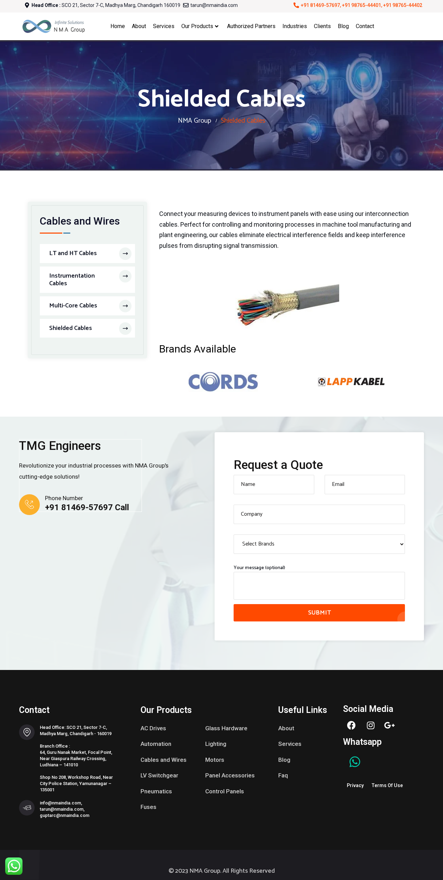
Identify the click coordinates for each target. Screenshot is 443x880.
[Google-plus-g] (389, 725)
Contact (365, 26)
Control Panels (224, 791)
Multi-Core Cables (73, 305)
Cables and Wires (164, 759)
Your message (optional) (259, 568)
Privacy (355, 785)
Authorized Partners (251, 26)
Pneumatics (156, 791)
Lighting (215, 743)
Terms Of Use (387, 785)
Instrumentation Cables (72, 280)
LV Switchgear (159, 775)
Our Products (197, 26)
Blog (343, 26)
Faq (283, 775)
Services (163, 26)
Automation (156, 743)
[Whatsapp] (355, 762)
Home (117, 26)
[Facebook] (351, 725)
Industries (294, 26)
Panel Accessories (230, 775)
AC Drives (153, 728)
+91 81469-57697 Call (87, 507)
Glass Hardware (226, 728)
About (139, 26)
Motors (214, 759)
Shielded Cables (70, 328)
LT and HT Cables (73, 253)
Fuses (148, 806)
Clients (322, 26)
